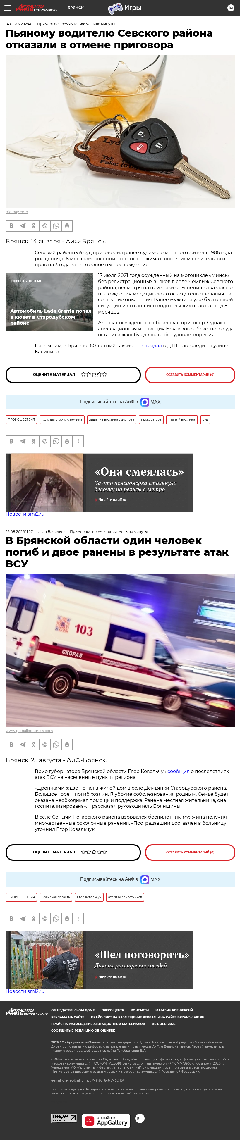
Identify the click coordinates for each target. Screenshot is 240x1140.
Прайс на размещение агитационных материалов (98, 1024)
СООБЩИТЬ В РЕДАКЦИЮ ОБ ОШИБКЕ (83, 1031)
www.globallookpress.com (29, 731)
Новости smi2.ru (25, 514)
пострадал (149, 345)
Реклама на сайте (67, 1017)
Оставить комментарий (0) (190, 375)
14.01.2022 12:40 (19, 24)
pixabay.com (17, 212)
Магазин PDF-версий (174, 1010)
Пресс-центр (113, 1010)
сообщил (178, 771)
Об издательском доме (73, 1010)
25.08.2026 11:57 (19, 531)
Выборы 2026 (163, 1024)
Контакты (140, 1010)
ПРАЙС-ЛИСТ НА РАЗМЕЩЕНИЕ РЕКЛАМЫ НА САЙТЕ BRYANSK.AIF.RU (147, 1017)
